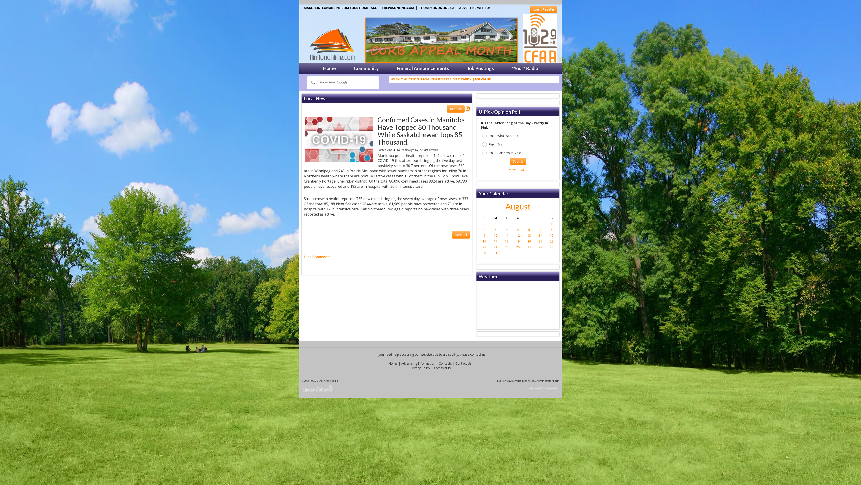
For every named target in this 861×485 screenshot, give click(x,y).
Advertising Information (418, 363)
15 (551, 235)
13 (529, 235)
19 (518, 241)
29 (551, 247)
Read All (456, 109)
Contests (445, 363)
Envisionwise (514, 380)
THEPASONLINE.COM (398, 8)
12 (518, 235)
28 (540, 247)
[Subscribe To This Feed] (468, 108)
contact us (477, 354)
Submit (518, 161)
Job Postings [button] (480, 68)
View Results (518, 170)
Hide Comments (317, 256)
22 (551, 241)
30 (484, 253)
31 (495, 253)
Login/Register (543, 9)
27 (529, 247)
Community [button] (366, 68)
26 (518, 247)
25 (507, 247)
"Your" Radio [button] (525, 68)
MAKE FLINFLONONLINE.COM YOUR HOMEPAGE (340, 8)
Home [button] (329, 68)
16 (484, 241)
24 (495, 247)
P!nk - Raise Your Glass (505, 153)
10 (495, 235)
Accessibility (442, 368)
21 (540, 241)
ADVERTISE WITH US (475, 8)
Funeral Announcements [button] (423, 68)
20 (529, 241)
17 (495, 241)
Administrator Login (548, 380)
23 (484, 247)
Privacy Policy (420, 368)
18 (507, 241)
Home (393, 363)
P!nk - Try (495, 144)
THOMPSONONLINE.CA (436, 8)
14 (540, 235)
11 (507, 235)
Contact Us (463, 363)
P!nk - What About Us (503, 136)
